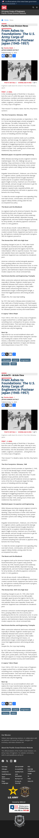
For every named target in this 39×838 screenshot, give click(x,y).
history (5, 364)
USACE (15, 360)
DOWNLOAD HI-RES (25, 83)
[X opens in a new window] (7, 761)
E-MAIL (9, 92)
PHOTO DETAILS (10, 83)
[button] (9, 4)
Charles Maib (8, 48)
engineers (25, 360)
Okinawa (6, 360)
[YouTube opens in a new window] (11, 761)
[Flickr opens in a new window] (15, 761)
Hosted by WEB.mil (18, 802)
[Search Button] (32, 7)
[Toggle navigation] (36, 7)
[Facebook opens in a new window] (3, 761)
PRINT (4, 92)
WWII (13, 364)
